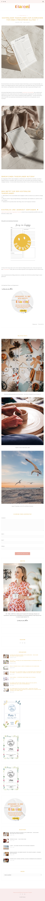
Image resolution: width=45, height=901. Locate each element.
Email (2, 540)
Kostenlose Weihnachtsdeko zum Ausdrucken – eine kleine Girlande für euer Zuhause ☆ (22, 394)
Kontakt (30, 892)
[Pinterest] (25, 643)
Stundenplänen (6, 269)
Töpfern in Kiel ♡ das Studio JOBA (22, 447)
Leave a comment (26, 22)
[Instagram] (3, 1)
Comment (3, 517)
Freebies (20, 15)
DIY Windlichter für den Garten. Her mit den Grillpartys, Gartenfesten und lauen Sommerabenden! (23, 683)
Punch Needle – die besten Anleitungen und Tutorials (23, 677)
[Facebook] (1, 1)
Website (2, 546)
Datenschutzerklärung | (18, 892)
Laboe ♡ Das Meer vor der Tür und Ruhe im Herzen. (22, 506)
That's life (24, 15)
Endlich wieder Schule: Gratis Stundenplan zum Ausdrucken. (24, 666)
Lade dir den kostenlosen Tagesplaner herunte (11, 212)
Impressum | (26, 892)
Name (2, 533)
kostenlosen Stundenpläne (28, 92)
